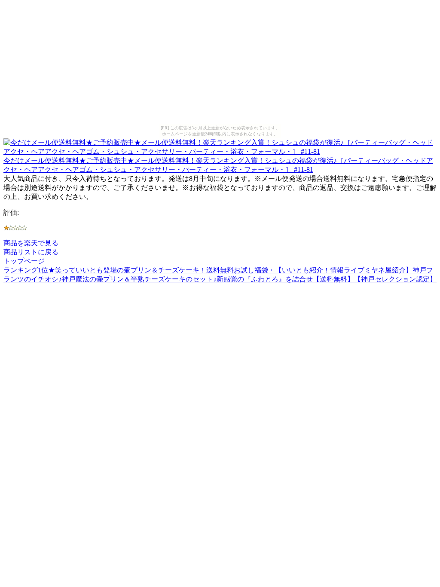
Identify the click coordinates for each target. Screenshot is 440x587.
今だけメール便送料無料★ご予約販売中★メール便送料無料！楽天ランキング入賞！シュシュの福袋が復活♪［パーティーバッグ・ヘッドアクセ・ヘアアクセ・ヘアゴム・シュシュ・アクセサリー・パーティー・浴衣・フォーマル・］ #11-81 (218, 165)
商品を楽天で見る (30, 243)
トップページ (24, 261)
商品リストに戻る (30, 252)
